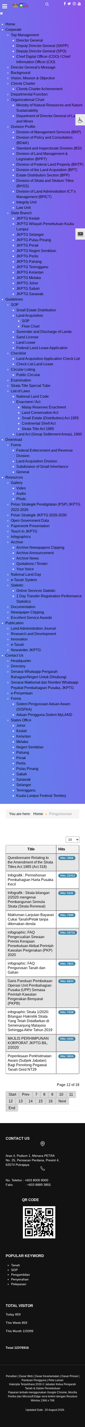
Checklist (18, 353)
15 (41, 1101)
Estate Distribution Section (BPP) (43, 175)
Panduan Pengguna (34, 1380)
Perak (21, 758)
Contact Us (14, 655)
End (12, 1108)
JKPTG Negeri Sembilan (36, 251)
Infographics (21, 537)
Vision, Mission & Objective (33, 78)
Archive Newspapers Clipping (40, 547)
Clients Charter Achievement (39, 89)
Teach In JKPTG (24, 531)
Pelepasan (18, 1284)
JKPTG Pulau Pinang (33, 240)
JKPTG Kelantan (30, 272)
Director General (29, 40)
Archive (17, 542)
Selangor (23, 785)
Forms (16, 445)
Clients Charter (23, 83)
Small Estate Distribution (36, 310)
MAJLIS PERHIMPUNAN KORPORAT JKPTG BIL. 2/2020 (28, 1043)
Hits (61, 849)
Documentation (23, 607)
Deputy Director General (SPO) (41, 51)
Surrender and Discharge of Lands (44, 332)
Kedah (21, 731)
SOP (15, 305)
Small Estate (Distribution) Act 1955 (50, 418)
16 (51, 1101)
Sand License (27, 337)
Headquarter (21, 661)
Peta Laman (56, 1380)
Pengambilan (20, 1274)
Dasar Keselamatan (47, 1376)
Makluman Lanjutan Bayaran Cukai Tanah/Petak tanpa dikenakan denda (31, 919)
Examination (21, 380)
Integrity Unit (26, 202)
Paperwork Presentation (30, 526)
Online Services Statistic (36, 591)
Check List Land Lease (34, 364)
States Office (21, 720)
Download (13, 439)
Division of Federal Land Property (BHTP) (49, 164)
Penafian (11, 1376)
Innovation (19, 639)
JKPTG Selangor (30, 234)
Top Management (25, 35)
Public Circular (28, 375)
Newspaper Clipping (27, 612)
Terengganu (26, 790)
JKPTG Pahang (29, 261)
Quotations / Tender (32, 564)
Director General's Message (33, 67)
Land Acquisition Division (36, 461)
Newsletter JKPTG (26, 650)
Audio (21, 493)
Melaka (22, 742)
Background (20, 73)
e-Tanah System (24, 580)
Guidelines (14, 299)
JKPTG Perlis (27, 256)
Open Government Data (30, 520)
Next (62, 1101)
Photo (21, 499)
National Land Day (26, 574)
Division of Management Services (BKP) (48, 132)
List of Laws (20, 391)
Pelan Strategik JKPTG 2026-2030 (39, 515)
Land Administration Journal (33, 628)
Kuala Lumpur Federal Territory (41, 796)
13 (21, 1101)
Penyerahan (20, 1279)
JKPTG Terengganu (32, 267)
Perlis (21, 763)
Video (21, 488)
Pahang (22, 752)
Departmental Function (29, 94)
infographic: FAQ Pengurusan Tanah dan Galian (26, 967)
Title (31, 849)
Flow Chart (30, 326)
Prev (25, 1094)
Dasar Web (26, 1376)
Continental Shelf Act (39, 423)
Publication (14, 623)
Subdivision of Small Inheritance (42, 466)
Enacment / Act (28, 402)
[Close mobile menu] (1, 13)
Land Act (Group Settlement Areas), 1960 (49, 434)
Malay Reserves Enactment (44, 407)
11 (71, 1094)
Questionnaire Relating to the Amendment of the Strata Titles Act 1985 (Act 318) (30, 862)
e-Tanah (17, 645)
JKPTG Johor (27, 283)
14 (31, 1101)
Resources (14, 477)
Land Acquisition (29, 315)
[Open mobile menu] (4, 6)
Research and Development (33, 634)
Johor (20, 725)
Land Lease (25, 342)
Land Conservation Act (40, 413)
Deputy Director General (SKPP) (42, 46)
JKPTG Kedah (28, 218)
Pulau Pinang (27, 769)
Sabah (21, 774)
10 (61, 1094)
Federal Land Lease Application (42, 348)
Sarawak (23, 779)
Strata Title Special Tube (30, 386)
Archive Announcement (35, 553)
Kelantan (23, 736)
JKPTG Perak (27, 245)
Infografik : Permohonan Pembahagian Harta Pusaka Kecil (30, 879)
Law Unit (23, 208)
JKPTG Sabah (28, 288)
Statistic (17, 585)
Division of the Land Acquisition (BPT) (46, 170)
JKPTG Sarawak (29, 294)
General (22, 472)
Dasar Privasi (69, 1376)
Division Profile (23, 127)
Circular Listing (23, 369)
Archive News (27, 558)
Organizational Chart (27, 100)
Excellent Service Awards (31, 618)
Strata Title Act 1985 (38, 429)
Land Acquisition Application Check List (48, 359)
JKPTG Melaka (28, 278)
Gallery (16, 483)
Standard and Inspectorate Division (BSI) (49, 148)
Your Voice (25, 569)
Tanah (15, 1265)
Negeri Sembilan (30, 747)
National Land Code (32, 396)
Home (10, 24)
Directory (18, 666)
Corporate (13, 29)
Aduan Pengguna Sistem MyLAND (44, 715)
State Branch (21, 213)
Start (12, 1094)
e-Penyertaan (22, 693)
